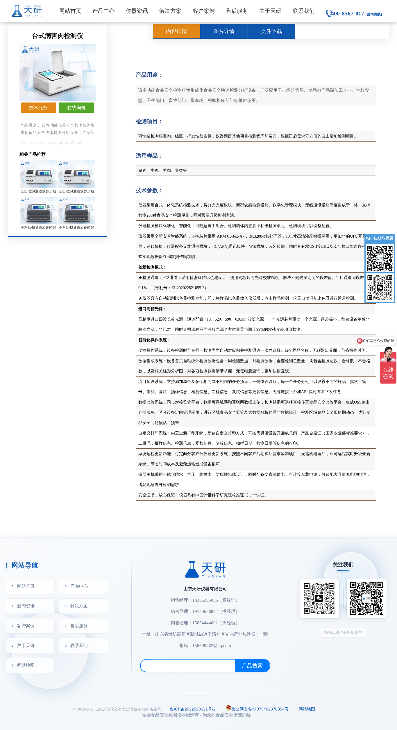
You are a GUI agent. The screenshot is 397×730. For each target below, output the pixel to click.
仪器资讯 (137, 11)
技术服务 (38, 107)
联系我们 (304, 11)
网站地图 (26, 665)
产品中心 (103, 11)
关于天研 (270, 11)
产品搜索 (252, 666)
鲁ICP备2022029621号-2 (193, 709)
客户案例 (204, 11)
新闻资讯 (26, 605)
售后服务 (237, 11)
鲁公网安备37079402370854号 (260, 709)
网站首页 (70, 11)
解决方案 (170, 11)
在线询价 (76, 107)
